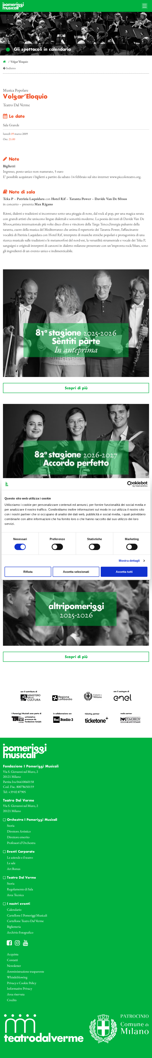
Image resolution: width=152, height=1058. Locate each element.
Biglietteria (14, 926)
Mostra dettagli (129, 560)
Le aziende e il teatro (20, 857)
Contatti (12, 960)
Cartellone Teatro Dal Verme (25, 921)
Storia (10, 825)
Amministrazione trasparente (25, 971)
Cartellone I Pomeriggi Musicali (27, 915)
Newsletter (14, 965)
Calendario (14, 909)
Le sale (11, 863)
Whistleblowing (17, 977)
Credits (11, 1000)
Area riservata (16, 994)
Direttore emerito (18, 837)
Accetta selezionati (76, 571)
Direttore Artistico (19, 831)
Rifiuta (27, 571)
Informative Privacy (19, 988)
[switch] (57, 547)
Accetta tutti (124, 571)
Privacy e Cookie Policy (21, 983)
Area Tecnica (15, 895)
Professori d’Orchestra (21, 843)
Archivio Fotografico (20, 932)
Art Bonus (13, 869)
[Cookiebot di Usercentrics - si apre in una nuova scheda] (130, 484)
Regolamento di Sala (20, 889)
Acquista (12, 954)
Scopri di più (76, 388)
